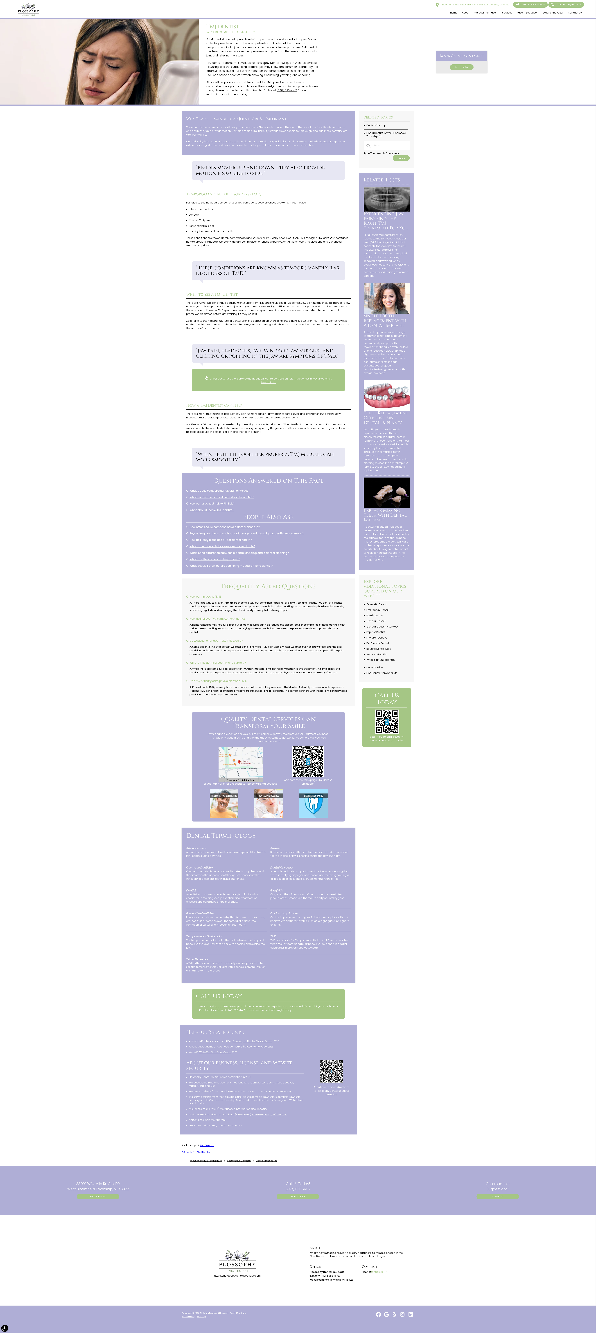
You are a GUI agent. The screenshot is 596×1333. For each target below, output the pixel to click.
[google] (387, 1315)
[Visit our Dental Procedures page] (268, 817)
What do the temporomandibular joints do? (219, 491)
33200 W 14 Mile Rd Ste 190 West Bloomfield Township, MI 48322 (475, 4)
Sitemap (201, 1316)
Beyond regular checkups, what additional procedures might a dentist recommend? (247, 533)
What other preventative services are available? (222, 546)
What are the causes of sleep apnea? (215, 559)
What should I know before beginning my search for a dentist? (231, 566)
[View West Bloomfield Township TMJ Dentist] (99, 103)
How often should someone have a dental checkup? (225, 527)
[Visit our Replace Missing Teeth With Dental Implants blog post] (387, 507)
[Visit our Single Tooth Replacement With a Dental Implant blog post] (387, 313)
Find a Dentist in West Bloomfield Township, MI (386, 134)
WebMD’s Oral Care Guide (215, 1052)
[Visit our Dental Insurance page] (313, 817)
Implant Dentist (375, 632)
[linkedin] (410, 1315)
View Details (218, 1120)
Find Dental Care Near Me (381, 673)
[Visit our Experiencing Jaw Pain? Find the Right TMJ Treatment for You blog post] (387, 210)
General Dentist (376, 621)
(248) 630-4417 (287, 90)
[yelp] (395, 1315)
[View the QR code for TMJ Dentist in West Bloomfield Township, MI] (308, 776)
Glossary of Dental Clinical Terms (252, 1041)
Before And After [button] (553, 12)
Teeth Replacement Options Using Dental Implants (386, 418)
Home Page (260, 1046)
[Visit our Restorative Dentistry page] (224, 817)
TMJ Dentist (207, 1145)
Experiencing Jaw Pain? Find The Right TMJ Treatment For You (386, 221)
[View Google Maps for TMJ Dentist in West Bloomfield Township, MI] (241, 781)
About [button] (465, 12)
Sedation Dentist (376, 654)
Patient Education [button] (527, 12)
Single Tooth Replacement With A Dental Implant (385, 320)
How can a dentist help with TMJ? (212, 503)
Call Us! (569, 4)
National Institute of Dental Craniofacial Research (238, 321)
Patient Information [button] (485, 12)
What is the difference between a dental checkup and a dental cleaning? (239, 553)
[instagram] (403, 1315)
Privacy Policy (188, 1316)
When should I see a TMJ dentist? (212, 510)
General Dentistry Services (382, 626)
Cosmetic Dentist (377, 604)
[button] (4, 1328)
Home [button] (453, 12)
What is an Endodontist (380, 660)
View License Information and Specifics (244, 1109)
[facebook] (379, 1315)
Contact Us (498, 1196)
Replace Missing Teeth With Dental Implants (385, 515)
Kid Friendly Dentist (377, 643)
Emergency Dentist (378, 610)
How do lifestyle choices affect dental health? (221, 540)
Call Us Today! (297, 1186)
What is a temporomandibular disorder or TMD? (222, 497)
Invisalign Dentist (376, 637)
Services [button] (507, 12)
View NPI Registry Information (269, 1114)
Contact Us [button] (575, 12)
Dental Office (374, 667)
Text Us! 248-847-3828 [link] (533, 4)
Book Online (462, 67)
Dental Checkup (376, 125)
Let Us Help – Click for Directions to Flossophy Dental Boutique (241, 784)
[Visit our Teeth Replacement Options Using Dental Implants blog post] (387, 410)
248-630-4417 (236, 1010)
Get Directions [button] (98, 1196)
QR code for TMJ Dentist (196, 1152)
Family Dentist (374, 615)
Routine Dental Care (378, 649)
